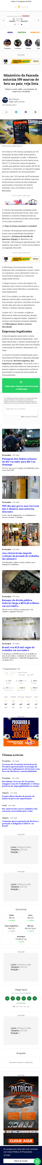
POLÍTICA (22, 32)
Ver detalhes (21, 1003)
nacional (22, 226)
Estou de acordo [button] (21, 1161)
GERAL (10, 32)
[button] (14, 1006)
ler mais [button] (7, 1155)
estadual (32, 226)
